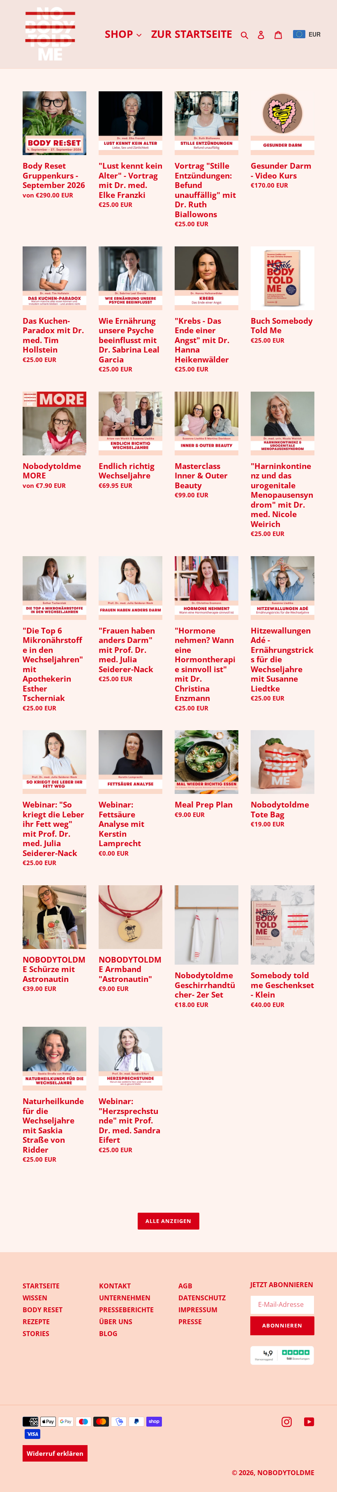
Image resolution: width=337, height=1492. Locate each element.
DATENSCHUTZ (202, 1297)
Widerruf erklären (55, 1453)
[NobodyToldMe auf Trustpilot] (282, 1363)
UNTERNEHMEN (124, 1297)
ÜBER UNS (115, 1321)
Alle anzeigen (168, 1221)
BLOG (108, 1333)
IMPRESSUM (197, 1309)
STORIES (36, 1333)
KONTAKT (115, 1285)
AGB (185, 1285)
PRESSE (190, 1321)
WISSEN (35, 1297)
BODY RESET (42, 1309)
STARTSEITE (41, 1285)
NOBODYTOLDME (285, 1472)
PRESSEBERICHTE (126, 1309)
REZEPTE (36, 1321)
